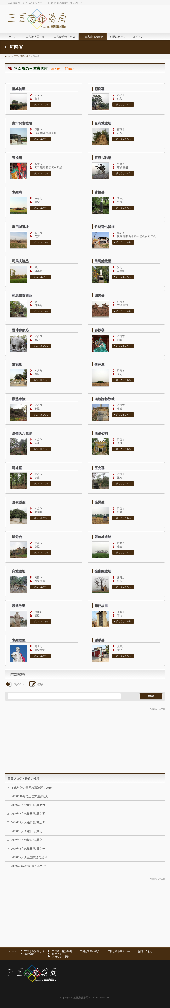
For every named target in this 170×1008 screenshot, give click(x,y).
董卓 (37, 97)
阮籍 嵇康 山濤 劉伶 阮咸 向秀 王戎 (135, 234)
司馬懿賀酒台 (22, 295)
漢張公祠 (101, 433)
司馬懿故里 (103, 261)
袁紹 (37, 200)
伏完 (120, 372)
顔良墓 (99, 89)
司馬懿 (37, 269)
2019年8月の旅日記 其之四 (28, 822)
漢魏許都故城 (104, 399)
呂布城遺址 (103, 123)
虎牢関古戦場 (22, 123)
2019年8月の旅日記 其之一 (28, 848)
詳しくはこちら (41, 104)
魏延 (37, 613)
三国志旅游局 (80, 997)
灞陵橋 (99, 295)
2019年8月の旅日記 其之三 (28, 831)
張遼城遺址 (103, 537)
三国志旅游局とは (34, 951)
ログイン (57, 953)
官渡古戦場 (103, 157)
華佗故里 (101, 605)
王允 (120, 476)
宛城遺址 (18, 571)
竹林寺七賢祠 (104, 226)
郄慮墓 (17, 468)
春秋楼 (99, 330)
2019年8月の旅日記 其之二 (28, 840)
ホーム (12, 951)
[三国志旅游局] (37, 24)
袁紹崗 (17, 192)
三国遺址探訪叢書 (62, 951)
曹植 (120, 200)
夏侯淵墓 (18, 502)
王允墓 (99, 468)
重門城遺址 (20, 226)
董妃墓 (17, 364)
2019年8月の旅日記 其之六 (28, 805)
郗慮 (37, 476)
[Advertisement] (85, 740)
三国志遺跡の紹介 (90, 951)
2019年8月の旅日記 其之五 (28, 814)
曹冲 (37, 338)
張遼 (120, 545)
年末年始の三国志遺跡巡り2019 (31, 787)
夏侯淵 (37, 510)
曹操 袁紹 (121, 166)
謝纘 (120, 648)
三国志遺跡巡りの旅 (119, 951)
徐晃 (120, 510)
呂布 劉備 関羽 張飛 (44, 131)
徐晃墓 (99, 502)
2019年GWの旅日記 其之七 (28, 866)
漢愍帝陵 (18, 399)
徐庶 (120, 579)
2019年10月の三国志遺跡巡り (30, 796)
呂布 (120, 131)
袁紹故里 (18, 640)
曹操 (120, 407)
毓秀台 (17, 537)
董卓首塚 (18, 89)
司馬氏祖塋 (20, 261)
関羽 (120, 338)
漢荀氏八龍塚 (22, 433)
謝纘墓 (99, 640)
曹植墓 (99, 192)
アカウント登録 (60, 956)
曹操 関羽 (121, 303)
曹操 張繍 (38, 579)
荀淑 (37, 441)
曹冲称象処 (20, 330)
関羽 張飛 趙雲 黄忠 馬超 (47, 166)
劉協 (37, 407)
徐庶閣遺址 (103, 571)
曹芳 (37, 234)
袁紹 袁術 (38, 648)
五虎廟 (17, 157)
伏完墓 (99, 364)
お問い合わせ (145, 951)
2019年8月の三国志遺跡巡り (29, 857)
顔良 (120, 97)
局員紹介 (29, 953)
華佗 (120, 613)
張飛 (120, 441)
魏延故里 (18, 605)
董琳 (37, 372)
